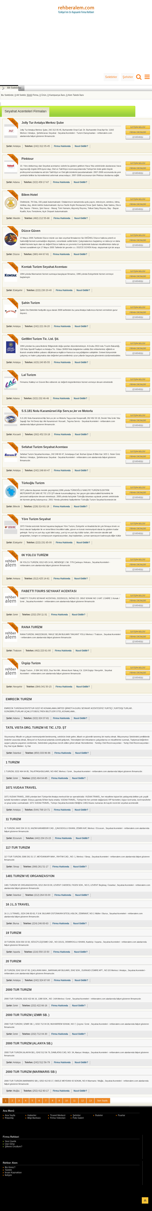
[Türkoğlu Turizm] (10, 497)
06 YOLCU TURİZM (35, 555)
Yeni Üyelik (10, 1141)
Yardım (8, 1170)
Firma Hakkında (62, 146)
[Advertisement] (76, 45)
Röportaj (9, 1118)
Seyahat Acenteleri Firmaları (26, 111)
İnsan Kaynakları (13, 1172)
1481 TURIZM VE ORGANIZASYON (30, 876)
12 (82, 1100)
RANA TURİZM (32, 627)
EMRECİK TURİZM (19, 699)
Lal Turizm (29, 374)
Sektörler (111, 77)
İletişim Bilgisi (137, 127)
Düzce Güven (31, 230)
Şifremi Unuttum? (13, 1146)
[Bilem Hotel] (10, 209)
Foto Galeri (78, 1118)
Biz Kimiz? (10, 1167)
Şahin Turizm (31, 302)
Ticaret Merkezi (57, 1115)
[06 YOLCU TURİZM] (10, 569)
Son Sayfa (102, 1100)
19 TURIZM (13, 932)
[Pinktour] (10, 173)
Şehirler (128, 77)
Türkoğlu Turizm (33, 483)
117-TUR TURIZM (18, 847)
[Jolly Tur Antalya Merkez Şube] (10, 137)
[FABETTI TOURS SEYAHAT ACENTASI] (10, 605)
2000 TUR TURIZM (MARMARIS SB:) (31, 1071)
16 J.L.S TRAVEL (18, 904)
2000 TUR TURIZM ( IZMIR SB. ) (27, 1015)
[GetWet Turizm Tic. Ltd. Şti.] (10, 353)
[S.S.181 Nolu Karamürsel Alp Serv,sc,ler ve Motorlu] (10, 425)
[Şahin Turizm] (10, 317)
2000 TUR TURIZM (19, 989)
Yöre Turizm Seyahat (36, 519)
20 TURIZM (13, 961)
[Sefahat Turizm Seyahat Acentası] (10, 461)
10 (66, 1100)
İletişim (8, 1175)
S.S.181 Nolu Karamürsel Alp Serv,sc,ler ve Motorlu (57, 411)
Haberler (31, 1115)
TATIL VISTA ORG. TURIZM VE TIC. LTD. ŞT (36, 727)
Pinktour (28, 158)
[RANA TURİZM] (10, 641)
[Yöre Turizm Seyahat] (10, 533)
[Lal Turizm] (10, 389)
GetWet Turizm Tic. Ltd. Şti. (40, 338)
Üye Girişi (10, 1144)
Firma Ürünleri (138, 132)
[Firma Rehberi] (76, 9)
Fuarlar (121, 1115)
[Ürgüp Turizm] (10, 677)
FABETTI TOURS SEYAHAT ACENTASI (49, 591)
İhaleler (99, 1115)
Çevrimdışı (137, 137)
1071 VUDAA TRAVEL (21, 787)
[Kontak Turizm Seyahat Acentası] (10, 281)
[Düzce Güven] (10, 245)
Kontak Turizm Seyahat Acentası (44, 266)
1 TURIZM (12, 762)
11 (74, 1100)
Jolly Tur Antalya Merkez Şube (43, 122)
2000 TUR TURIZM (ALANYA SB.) (29, 1043)
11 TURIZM (13, 819)
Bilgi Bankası (34, 1118)
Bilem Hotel (30, 194)
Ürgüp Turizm (31, 663)
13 (90, 1100)
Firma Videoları (57, 1118)
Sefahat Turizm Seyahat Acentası (45, 447)
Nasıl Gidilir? (81, 146)
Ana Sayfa (10, 1115)
